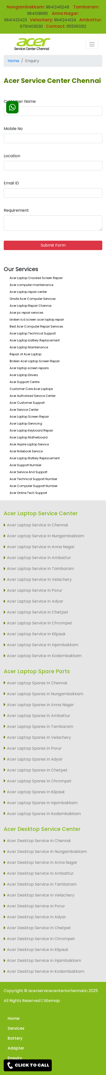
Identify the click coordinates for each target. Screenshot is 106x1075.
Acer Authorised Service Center (32, 396)
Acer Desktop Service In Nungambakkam (47, 851)
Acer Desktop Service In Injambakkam (44, 960)
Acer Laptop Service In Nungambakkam (45, 536)
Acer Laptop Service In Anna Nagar (41, 546)
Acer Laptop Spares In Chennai (37, 683)
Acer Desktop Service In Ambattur (40, 873)
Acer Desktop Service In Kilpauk (37, 949)
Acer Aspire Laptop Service (29, 444)
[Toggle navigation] (92, 44)
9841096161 (38, 13)
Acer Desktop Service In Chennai (39, 840)
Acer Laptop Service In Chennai (37, 525)
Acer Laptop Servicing (26, 423)
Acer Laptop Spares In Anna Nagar (40, 704)
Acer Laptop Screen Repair (29, 416)
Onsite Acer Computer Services (33, 299)
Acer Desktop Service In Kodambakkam (45, 971)
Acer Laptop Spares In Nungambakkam (45, 693)
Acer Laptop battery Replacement (35, 340)
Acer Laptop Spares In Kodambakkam (44, 813)
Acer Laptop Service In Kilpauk (36, 634)
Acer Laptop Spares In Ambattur (38, 715)
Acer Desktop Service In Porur (36, 906)
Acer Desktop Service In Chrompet (41, 938)
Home (13, 61)
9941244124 (64, 20)
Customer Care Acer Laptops (31, 389)
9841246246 (57, 7)
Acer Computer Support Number (33, 486)
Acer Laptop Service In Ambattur (39, 557)
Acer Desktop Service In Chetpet (39, 927)
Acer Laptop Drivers (24, 375)
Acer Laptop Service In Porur (34, 590)
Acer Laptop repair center (28, 292)
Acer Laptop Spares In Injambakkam (42, 802)
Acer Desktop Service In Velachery (40, 895)
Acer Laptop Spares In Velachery (39, 737)
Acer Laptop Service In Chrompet (39, 623)
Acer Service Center (24, 410)
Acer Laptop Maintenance (29, 347)
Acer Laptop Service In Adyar (35, 601)
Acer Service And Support (28, 472)
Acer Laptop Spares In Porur (34, 748)
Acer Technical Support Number (33, 479)
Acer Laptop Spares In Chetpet (37, 770)
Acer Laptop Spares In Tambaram (40, 726)
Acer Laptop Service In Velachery (39, 579)
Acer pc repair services (26, 312)
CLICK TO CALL (31, 1065)
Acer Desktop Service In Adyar (36, 917)
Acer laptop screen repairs (29, 368)
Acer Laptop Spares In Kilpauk (36, 792)
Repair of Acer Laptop (25, 354)
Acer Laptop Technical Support (33, 333)
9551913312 (76, 26)
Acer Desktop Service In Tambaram (42, 884)
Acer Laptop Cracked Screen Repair (36, 278)
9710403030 (31, 26)
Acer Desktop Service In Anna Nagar (42, 862)
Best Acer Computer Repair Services (36, 326)
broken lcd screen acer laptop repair (37, 319)
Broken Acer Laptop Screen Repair (35, 361)
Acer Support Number (25, 465)
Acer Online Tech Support (28, 493)
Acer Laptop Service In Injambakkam (42, 644)
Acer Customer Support (27, 403)
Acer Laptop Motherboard (29, 437)
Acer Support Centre (24, 382)
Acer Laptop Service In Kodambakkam (44, 655)
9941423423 (15, 20)
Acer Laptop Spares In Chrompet (39, 781)
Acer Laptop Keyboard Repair (31, 430)
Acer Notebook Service (26, 451)
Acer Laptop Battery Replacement (35, 458)
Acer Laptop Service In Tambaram (40, 568)
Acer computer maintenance (31, 285)
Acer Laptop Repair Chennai (31, 306)
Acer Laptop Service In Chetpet (37, 612)
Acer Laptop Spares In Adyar (35, 759)
